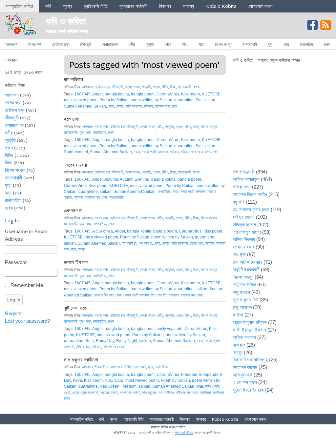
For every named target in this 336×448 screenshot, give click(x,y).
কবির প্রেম (212, 386)
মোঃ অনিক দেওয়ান (247, 262)
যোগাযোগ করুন (260, 6)
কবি (48, 6)
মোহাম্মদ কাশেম (245, 367)
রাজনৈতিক (306, 44)
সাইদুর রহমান (244, 217)
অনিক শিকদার (244, 239)
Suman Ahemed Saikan (85, 106)
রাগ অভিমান (73, 79)
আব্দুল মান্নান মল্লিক (250, 322)
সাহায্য (188, 6)
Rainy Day (105, 340)
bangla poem (143, 94)
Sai (198, 100)
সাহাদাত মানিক (244, 284)
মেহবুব (237, 352)
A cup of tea (102, 231)
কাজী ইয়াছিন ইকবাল (249, 330)
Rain (89, 340)
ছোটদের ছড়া (61, 44)
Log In (13, 299)
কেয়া (111, 106)
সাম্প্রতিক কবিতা (19, 6)
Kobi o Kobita (221, 6)
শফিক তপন (242, 187)
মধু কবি (238, 202)
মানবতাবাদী (249, 44)
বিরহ (201, 44)
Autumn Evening (134, 179)
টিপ (153, 295)
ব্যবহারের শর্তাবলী (133, 6)
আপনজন (11, 44)
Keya (77, 380)
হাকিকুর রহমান (244, 224)
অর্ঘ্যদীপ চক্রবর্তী (246, 269)
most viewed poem (80, 100)
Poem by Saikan (114, 100)
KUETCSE (211, 94)
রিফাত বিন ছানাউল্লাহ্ (250, 359)
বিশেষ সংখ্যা (223, 44)
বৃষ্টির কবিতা (83, 346)
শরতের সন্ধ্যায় (75, 164)
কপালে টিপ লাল (76, 262)
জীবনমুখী (85, 44)
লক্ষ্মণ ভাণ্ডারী (244, 171)
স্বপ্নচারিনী (116, 197)
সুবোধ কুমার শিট (245, 299)
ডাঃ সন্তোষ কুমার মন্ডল (251, 209)
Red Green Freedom (118, 386)
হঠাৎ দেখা (71, 118)
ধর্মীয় (131, 44)
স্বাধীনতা (205, 392)
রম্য (286, 44)
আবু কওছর (241, 292)
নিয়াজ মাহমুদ (243, 277)
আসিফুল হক (242, 374)
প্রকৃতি (149, 44)
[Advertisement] (282, 120)
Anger (97, 94)
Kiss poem (190, 94)
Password (16, 262)
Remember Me (26, 285)
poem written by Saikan (151, 100)
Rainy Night (126, 340)
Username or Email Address (26, 235)
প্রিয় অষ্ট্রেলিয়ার (184, 432)
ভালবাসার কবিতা (130, 392)
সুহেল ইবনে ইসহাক (248, 390)
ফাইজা (238, 314)
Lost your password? (27, 321)
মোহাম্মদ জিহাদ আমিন (250, 194)
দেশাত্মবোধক (110, 44)
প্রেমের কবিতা (109, 392)
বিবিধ (185, 44)
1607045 (82, 94)
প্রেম (167, 44)
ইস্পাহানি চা (129, 243)
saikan (209, 100)
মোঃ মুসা (239, 254)
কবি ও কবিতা (66, 20)
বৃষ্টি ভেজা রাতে (75, 307)
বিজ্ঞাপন (165, 6)
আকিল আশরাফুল (246, 179)
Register (14, 313)
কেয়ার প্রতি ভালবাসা (129, 106)
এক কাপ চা (73, 210)
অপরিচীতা (164, 191)
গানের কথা (35, 44)
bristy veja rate (169, 328)
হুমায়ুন (81, 249)
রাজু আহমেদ (242, 307)
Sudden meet (76, 152)
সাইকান (148, 106)
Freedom (189, 374)
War (199, 386)
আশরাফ (239, 345)
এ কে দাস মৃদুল (245, 382)
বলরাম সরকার (243, 247)
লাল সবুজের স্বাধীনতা (81, 359)
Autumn (111, 179)
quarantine (184, 100)
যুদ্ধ (270, 44)
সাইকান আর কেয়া (166, 106)
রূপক (327, 44)
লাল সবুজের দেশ (152, 392)
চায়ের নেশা (196, 243)
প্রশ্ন (67, 6)
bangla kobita (117, 94)
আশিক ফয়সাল (244, 337)
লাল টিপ (162, 295)
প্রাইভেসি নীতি (95, 6)
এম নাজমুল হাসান (247, 232)
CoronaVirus (168, 94)
